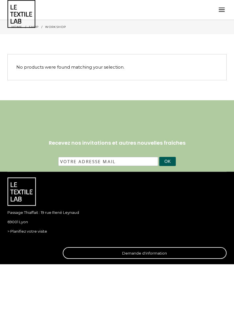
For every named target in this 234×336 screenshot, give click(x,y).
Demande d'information (144, 253)
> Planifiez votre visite (27, 231)
